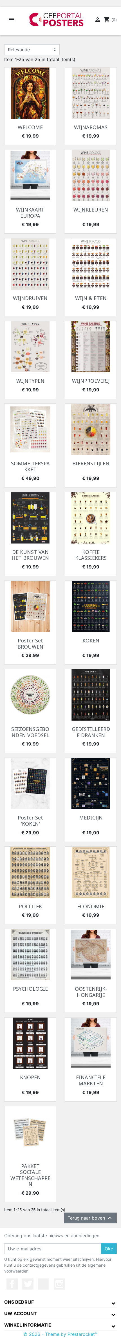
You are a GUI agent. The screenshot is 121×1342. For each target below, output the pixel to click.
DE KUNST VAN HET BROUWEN (30, 555)
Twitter (27, 1284)
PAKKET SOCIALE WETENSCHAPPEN (30, 1175)
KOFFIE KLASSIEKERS (91, 555)
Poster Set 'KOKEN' (30, 820)
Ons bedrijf (19, 1302)
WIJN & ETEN (91, 298)
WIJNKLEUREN (90, 209)
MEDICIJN (91, 817)
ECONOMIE (90, 906)
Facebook (12, 1284)
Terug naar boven (90, 1218)
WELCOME (30, 127)
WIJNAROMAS (90, 127)
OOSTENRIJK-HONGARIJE (91, 991)
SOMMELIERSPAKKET (30, 466)
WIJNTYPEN (30, 380)
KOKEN (90, 640)
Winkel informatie (27, 1325)
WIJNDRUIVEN (30, 298)
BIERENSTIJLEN (90, 463)
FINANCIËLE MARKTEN (91, 1080)
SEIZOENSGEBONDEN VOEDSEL (30, 732)
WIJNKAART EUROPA (30, 212)
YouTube (43, 1284)
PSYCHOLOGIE (30, 988)
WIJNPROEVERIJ (90, 380)
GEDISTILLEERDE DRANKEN (91, 732)
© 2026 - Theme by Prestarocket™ (60, 1334)
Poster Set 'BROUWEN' (30, 643)
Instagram (59, 1284)
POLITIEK (30, 906)
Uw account (20, 1313)
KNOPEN (30, 1077)
